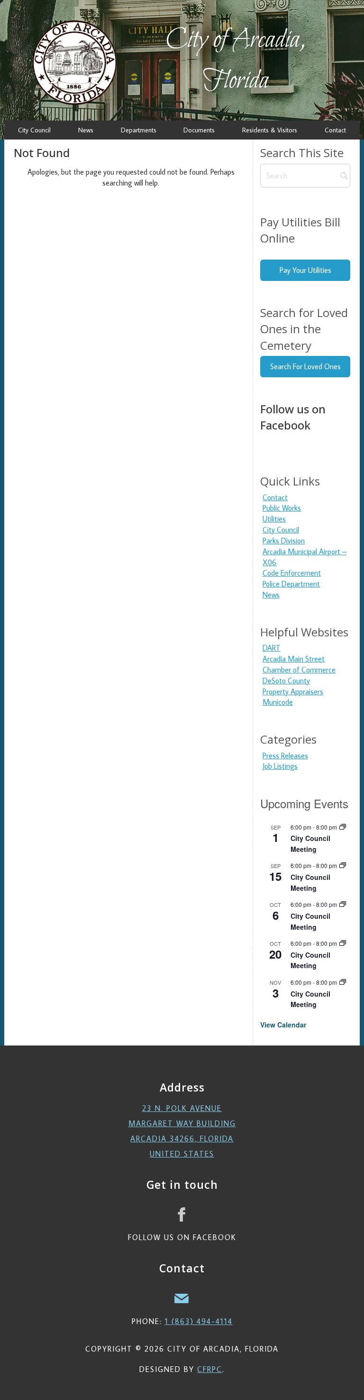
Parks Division (284, 540)
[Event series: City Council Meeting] (342, 827)
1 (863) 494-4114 (199, 1321)
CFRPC (209, 1369)
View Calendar (283, 1024)
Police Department (291, 583)
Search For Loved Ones (305, 366)
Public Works (282, 508)
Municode (278, 702)
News (271, 594)
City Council (281, 529)
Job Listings (280, 766)
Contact (275, 497)
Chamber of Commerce (299, 669)
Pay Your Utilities (305, 270)
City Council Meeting (310, 960)
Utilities (274, 518)
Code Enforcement (292, 573)
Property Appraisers (293, 691)
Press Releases (285, 755)
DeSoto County (286, 680)
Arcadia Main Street (294, 658)
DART (272, 648)
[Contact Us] (182, 1297)
